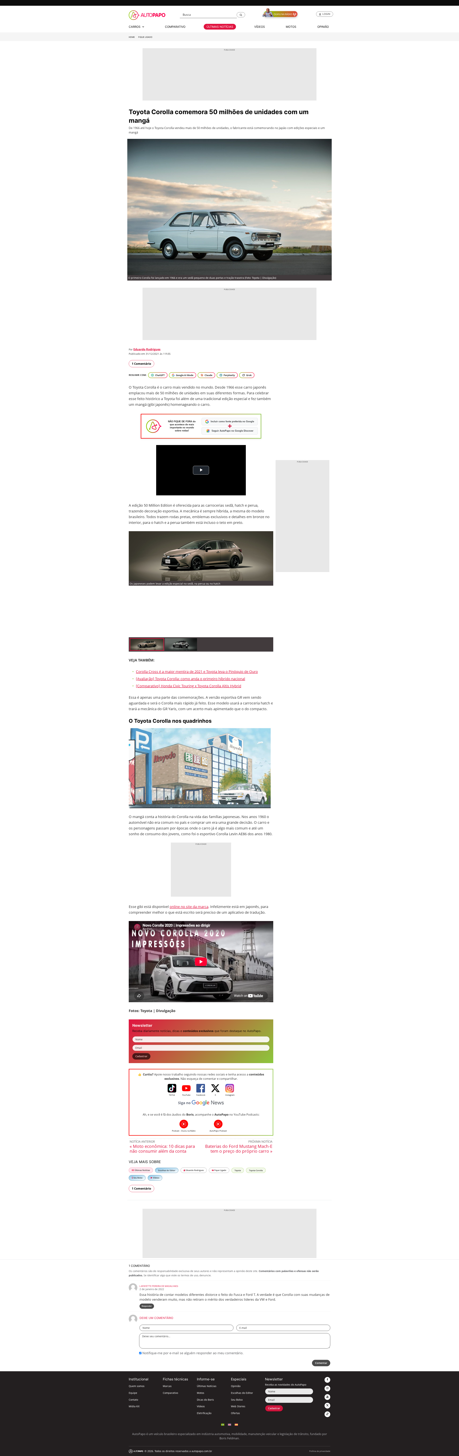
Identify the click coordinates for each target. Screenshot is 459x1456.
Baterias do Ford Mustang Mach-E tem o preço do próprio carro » (238, 1148)
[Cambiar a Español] (236, 1424)
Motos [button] (291, 26)
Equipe (133, 1393)
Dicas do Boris (205, 1399)
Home (132, 37)
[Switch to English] (229, 1424)
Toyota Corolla (256, 1170)
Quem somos (137, 1386)
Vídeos (155, 1177)
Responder (147, 1306)
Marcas (167, 1386)
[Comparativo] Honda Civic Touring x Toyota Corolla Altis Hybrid (188, 685)
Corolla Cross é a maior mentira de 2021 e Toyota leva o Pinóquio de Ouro (197, 671)
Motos (200, 1393)
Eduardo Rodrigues (146, 349)
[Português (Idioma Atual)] (222, 1424)
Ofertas (235, 1413)
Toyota (238, 1170)
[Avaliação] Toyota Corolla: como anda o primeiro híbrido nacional (190, 678)
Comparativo (170, 1393)
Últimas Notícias (142, 1170)
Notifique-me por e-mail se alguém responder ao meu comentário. (192, 1353)
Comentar (321, 1363)
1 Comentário (141, 364)
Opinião (235, 1386)
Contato (133, 1399)
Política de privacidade (319, 1451)
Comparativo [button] (175, 26)
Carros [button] (135, 26)
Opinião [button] (323, 26)
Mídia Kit (134, 1406)
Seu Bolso (138, 1177)
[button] (241, 14)
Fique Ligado (145, 37)
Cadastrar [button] (141, 1056)
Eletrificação (204, 1413)
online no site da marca (189, 906)
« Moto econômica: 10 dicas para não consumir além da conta (162, 1148)
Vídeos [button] (259, 26)
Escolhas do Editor (166, 1170)
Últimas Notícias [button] (220, 26)
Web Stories (238, 1406)
